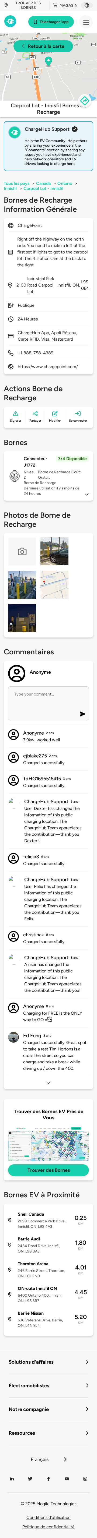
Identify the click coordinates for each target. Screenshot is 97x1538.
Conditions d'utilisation (48, 1517)
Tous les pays (16, 183)
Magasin (69, 5)
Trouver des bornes (28, 5)
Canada (43, 183)
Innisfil (10, 188)
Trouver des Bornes (48, 1170)
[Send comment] (82, 714)
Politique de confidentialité (48, 1526)
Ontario (64, 183)
